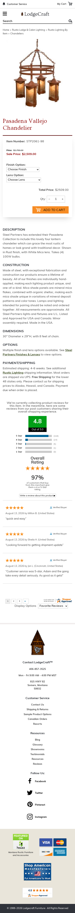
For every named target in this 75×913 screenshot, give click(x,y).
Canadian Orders (37, 719)
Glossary (38, 745)
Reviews (37, 764)
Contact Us (37, 705)
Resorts (37, 724)
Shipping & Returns (37, 709)
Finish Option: (15, 165)
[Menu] (5, 14)
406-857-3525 (37, 669)
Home (6, 30)
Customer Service (17, 4)
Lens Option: (15, 175)
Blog (37, 740)
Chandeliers (16, 34)
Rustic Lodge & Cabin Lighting (28, 30)
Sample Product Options (38, 714)
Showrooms (37, 749)
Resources (38, 759)
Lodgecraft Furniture (34, 908)
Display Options (25, 606)
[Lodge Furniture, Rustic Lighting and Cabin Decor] (35, 14)
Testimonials (37, 754)
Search (70, 21)
